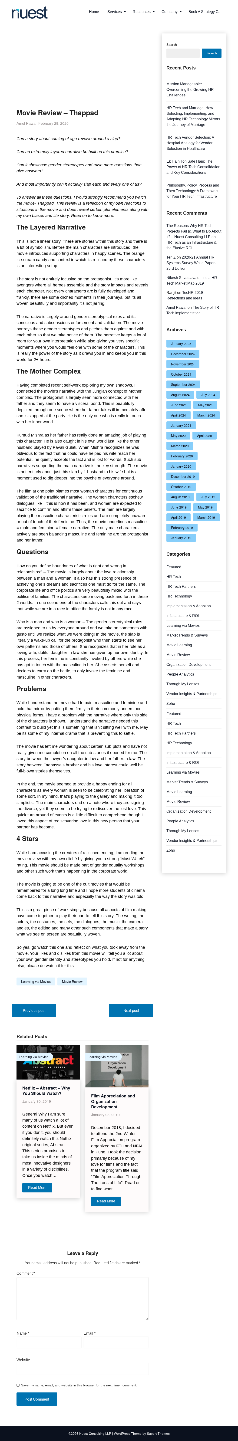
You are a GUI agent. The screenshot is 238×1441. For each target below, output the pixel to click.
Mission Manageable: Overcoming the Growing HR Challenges (190, 89)
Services (114, 12)
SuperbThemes (158, 1433)
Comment (26, 1273)
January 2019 (181, 537)
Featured (173, 567)
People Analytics (180, 674)
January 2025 (181, 343)
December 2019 (183, 476)
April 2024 (178, 415)
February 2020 (182, 456)
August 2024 (180, 394)
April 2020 (204, 435)
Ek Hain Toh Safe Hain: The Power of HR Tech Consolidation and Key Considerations (193, 166)
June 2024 (179, 405)
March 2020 (180, 445)
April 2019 (178, 517)
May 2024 (205, 405)
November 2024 (183, 364)
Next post (131, 1010)
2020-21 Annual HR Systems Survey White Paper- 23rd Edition (191, 262)
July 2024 (208, 394)
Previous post (34, 1010)
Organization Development (188, 664)
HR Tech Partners (181, 586)
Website (23, 1360)
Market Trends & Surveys (187, 635)
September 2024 (183, 384)
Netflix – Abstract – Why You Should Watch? (46, 1090)
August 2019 (180, 497)
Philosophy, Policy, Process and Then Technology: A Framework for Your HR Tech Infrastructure (192, 190)
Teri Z (171, 257)
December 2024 (183, 353)
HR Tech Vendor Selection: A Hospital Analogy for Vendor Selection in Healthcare (190, 143)
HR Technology (179, 596)
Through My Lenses (182, 684)
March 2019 (206, 517)
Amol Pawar (176, 307)
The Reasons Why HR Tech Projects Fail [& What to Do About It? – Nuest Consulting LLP (193, 231)
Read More (37, 1188)
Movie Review (72, 981)
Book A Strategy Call (205, 12)
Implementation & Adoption (188, 606)
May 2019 (205, 507)
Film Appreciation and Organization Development (113, 1101)
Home (94, 12)
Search (171, 44)
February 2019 (182, 527)
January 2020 (181, 466)
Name (23, 1333)
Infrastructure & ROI (182, 616)
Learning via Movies (36, 981)
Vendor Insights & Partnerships (191, 694)
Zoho (170, 704)
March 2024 (206, 415)
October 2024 (181, 374)
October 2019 (181, 486)
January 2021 (181, 425)
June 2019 (179, 507)
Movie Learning (179, 645)
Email (90, 1333)
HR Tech (173, 577)
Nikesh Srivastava (181, 278)
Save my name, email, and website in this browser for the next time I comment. (79, 1385)
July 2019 (208, 497)
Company (170, 12)
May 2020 (178, 435)
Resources (142, 12)
